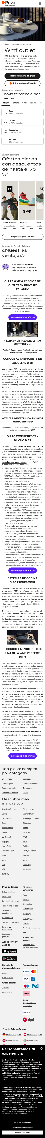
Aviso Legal (6, 897)
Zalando (5, 988)
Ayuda (4, 973)
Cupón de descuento (31, 928)
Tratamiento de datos (11, 906)
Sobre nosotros (8, 892)
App (24, 933)
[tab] (6, 103)
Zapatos (26, 900)
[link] (23, 112)
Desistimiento (7, 918)
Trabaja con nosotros (10, 922)
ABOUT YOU (7, 992)
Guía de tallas (7, 978)
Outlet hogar (28, 909)
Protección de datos (10, 901)
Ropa (25, 895)
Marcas (26, 924)
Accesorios (27, 904)
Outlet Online (28, 919)
